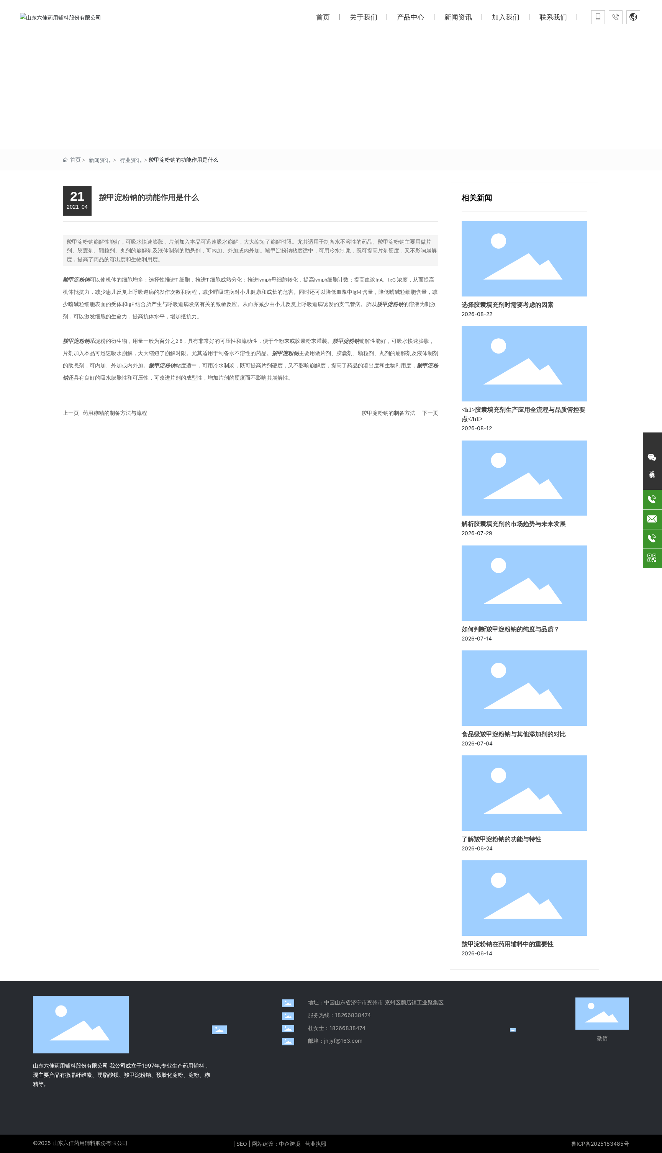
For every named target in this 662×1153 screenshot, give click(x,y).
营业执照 (315, 1143)
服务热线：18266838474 (339, 1015)
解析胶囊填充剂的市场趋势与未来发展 (514, 524)
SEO (241, 1143)
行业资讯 (130, 160)
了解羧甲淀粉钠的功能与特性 (501, 839)
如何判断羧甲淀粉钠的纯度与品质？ (511, 629)
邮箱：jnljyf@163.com (335, 1040)
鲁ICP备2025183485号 (600, 1143)
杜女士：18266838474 (336, 1028)
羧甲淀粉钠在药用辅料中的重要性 (508, 944)
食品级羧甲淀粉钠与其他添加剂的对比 (514, 734)
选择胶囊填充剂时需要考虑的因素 (508, 304)
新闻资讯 (99, 160)
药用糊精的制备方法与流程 (115, 412)
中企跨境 (289, 1143)
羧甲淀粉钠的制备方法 (388, 412)
